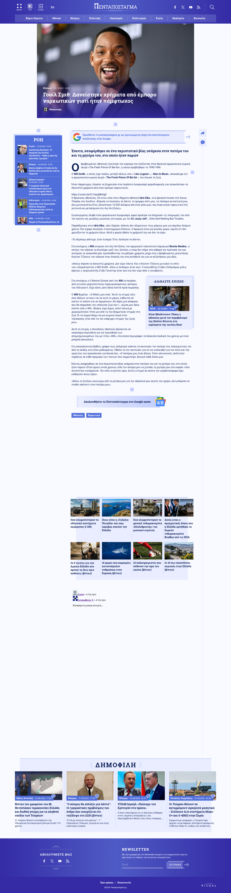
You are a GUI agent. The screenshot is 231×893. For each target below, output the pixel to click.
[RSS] (198, 7)
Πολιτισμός (139, 18)
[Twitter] (182, 7)
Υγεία (159, 18)
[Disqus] (132, 628)
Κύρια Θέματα (34, 18)
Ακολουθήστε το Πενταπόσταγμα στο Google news (117, 402)
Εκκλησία (178, 18)
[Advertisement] (132, 460)
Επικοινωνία (124, 882)
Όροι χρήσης (106, 882)
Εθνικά (56, 18)
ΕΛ (52, 7)
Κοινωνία (199, 18)
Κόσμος (75, 18)
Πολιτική (94, 18)
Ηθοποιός (78, 415)
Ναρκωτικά (94, 415)
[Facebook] (175, 7)
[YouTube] (190, 7)
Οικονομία (116, 18)
